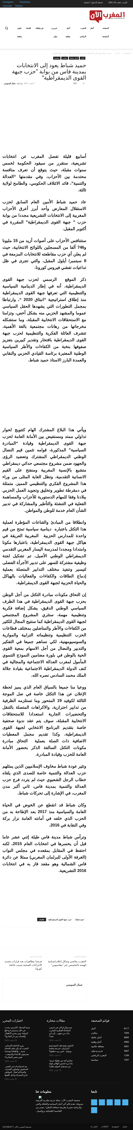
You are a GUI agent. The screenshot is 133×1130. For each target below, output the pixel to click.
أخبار (117, 53)
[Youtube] (13, 6)
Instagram (8, 2)
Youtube (7, 5)
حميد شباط (79, 919)
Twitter (19, 5)
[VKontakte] (94, 1110)
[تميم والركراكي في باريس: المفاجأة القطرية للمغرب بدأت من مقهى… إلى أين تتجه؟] (80, 1030)
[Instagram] (17, 2)
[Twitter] (27, 6)
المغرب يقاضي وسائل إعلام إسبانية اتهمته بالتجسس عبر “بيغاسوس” (67, 963)
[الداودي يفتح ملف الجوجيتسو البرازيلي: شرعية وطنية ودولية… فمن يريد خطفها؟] (80, 1048)
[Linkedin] (102, 1102)
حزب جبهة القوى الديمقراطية (60, 919)
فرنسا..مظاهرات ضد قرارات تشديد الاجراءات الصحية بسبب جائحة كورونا (23, 965)
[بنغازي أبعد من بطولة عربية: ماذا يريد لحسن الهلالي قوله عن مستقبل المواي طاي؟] (80, 1063)
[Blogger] (125, 1102)
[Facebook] (34, 2)
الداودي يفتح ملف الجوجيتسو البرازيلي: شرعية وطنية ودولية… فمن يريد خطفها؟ (61, 1048)
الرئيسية (127, 53)
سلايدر (64, 58)
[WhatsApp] (58, 91)
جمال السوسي (10, 83)
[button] (6, 28)
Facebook (24, 2)
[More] (50, 91)
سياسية (56, 58)
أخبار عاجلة (74, 58)
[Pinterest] (66, 91)
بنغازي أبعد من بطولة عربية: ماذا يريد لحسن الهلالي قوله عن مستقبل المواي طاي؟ (61, 1063)
